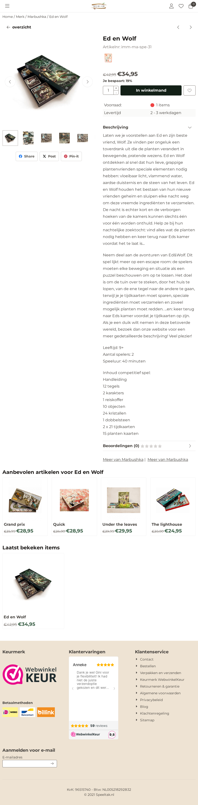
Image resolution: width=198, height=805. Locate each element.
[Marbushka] (108, 61)
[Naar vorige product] (178, 27)
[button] (7, 6)
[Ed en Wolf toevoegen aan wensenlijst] (190, 90)
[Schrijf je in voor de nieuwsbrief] (52, 763)
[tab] (149, 127)
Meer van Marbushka (123, 459)
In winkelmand (151, 90)
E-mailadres (29, 757)
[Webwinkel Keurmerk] (29, 691)
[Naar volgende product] (190, 27)
